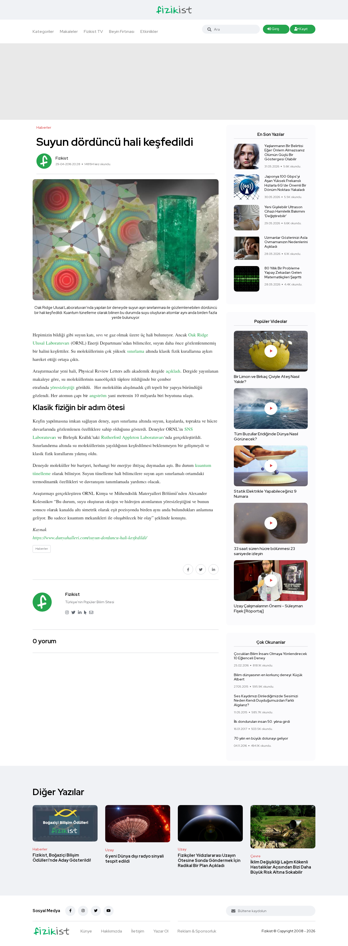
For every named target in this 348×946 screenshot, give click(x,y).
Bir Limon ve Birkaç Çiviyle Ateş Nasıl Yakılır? (266, 379)
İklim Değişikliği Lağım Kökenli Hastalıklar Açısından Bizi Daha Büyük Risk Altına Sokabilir (280, 867)
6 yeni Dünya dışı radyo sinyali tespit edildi (134, 858)
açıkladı (173, 371)
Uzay (109, 850)
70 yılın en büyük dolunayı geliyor (261, 738)
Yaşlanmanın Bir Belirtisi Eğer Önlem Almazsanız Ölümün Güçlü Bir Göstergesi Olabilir (284, 152)
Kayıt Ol (301, 30)
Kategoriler (43, 31)
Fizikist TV (93, 31)
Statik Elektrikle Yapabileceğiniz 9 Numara (265, 494)
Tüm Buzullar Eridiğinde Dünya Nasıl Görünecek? (266, 436)
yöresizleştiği (62, 387)
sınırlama (135, 351)
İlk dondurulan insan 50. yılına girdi (262, 721)
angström (97, 395)
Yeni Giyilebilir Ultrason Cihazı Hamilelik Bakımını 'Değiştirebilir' (284, 211)
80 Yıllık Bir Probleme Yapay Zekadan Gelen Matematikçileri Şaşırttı (283, 272)
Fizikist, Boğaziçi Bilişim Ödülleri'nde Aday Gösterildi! (62, 858)
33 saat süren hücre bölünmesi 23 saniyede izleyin (264, 551)
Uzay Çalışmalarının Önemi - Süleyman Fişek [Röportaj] (268, 608)
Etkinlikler (149, 31)
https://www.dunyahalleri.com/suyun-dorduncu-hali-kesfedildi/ (90, 537)
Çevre (255, 856)
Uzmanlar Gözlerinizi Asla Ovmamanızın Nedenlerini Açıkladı (286, 242)
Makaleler (69, 31)
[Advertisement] (174, 81)
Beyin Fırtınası (121, 31)
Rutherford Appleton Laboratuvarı (132, 437)
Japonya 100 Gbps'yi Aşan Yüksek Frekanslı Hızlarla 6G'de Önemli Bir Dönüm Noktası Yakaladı (285, 183)
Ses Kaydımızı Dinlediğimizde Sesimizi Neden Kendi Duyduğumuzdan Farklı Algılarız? (266, 700)
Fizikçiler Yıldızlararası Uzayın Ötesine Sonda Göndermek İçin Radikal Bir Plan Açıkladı (209, 860)
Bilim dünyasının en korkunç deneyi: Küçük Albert (268, 677)
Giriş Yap (273, 30)
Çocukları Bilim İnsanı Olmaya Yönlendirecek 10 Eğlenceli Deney (270, 656)
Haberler (40, 849)
